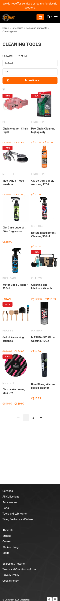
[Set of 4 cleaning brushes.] (15, 313)
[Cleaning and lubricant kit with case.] (44, 261)
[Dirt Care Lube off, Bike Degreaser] (15, 209)
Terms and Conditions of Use (19, 569)
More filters (32, 80)
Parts (5, 508)
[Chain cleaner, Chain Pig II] (15, 105)
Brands (6, 535)
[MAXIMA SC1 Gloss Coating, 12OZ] (44, 313)
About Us (7, 530)
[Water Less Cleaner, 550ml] (15, 261)
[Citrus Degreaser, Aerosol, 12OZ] (44, 157)
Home (5, 28)
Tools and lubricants (36, 28)
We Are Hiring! (10, 547)
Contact (6, 541)
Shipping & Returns (13, 563)
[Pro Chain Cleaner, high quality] (44, 105)
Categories (17, 28)
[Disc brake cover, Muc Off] (15, 366)
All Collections (10, 496)
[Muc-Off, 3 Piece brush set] (15, 157)
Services (7, 491)
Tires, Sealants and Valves (17, 519)
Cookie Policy (10, 580)
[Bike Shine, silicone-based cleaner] (44, 366)
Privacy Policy (10, 575)
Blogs (5, 552)
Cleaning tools (9, 31)
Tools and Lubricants (14, 513)
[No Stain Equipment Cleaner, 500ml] (44, 209)
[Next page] (40, 417)
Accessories (9, 502)
